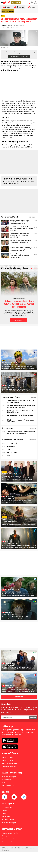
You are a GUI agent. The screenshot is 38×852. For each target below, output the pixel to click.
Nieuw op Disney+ (8, 761)
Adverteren (6, 817)
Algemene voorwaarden (10, 833)
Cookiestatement (8, 839)
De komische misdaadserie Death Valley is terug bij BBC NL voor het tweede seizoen (19, 304)
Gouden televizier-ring (7, 11)
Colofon (5, 814)
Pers (3, 783)
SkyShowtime (7, 808)
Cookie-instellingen (9, 842)
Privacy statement (8, 836)
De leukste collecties (9, 767)
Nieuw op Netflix (7, 758)
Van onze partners (8, 820)
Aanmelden (33, 717)
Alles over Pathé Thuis (9, 764)
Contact (5, 811)
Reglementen (6, 780)
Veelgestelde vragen (9, 777)
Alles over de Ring (8, 786)
